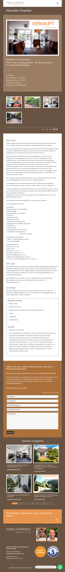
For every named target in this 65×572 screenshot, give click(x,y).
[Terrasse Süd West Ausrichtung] (32, 107)
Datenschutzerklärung (14, 383)
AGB (47, 568)
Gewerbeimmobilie (13, 470)
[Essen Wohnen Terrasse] (14, 107)
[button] (60, 567)
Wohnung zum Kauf (14, 499)
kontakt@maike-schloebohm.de (15, 553)
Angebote (10, 60)
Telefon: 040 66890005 (13, 552)
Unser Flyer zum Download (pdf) (20, 568)
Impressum (54, 568)
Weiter (55, 129)
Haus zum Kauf (23, 60)
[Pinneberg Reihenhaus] (51, 107)
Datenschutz (38, 568)
